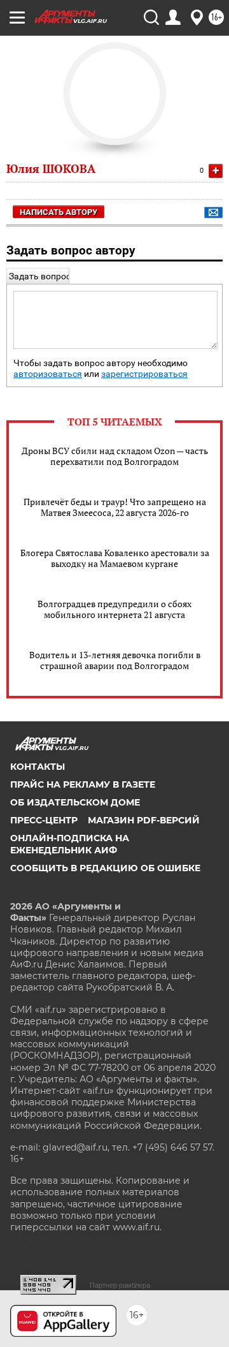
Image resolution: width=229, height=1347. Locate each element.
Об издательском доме (75, 802)
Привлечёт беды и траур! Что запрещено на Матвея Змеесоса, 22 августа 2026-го (115, 507)
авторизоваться (47, 374)
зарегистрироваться (144, 374)
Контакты (37, 766)
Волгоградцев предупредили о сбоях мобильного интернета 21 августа (114, 609)
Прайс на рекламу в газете (82, 784)
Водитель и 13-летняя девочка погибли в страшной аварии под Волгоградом (114, 660)
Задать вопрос (40, 276)
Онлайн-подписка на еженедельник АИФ (69, 843)
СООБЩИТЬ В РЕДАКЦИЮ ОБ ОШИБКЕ (105, 868)
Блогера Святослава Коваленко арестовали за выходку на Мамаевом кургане (114, 558)
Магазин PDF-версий (144, 820)
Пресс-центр (44, 820)
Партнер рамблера (120, 1285)
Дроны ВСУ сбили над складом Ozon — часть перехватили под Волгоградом (115, 456)
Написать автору (58, 212)
